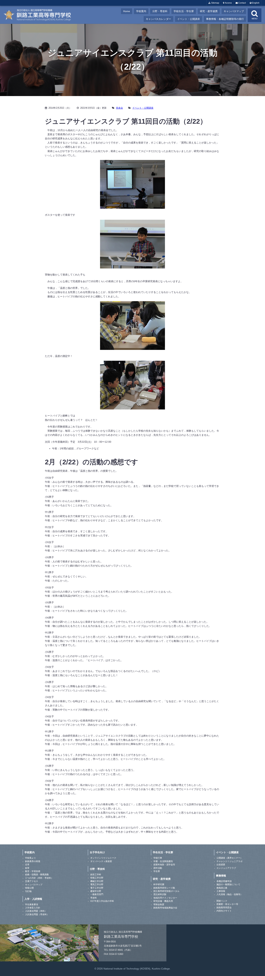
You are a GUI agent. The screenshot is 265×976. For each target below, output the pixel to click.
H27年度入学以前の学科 (102, 901)
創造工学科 (95, 874)
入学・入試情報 (33, 898)
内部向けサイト (224, 911)
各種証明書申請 (224, 881)
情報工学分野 (96, 878)
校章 (27, 868)
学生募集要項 (31, 904)
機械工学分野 (96, 881)
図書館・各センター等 (227, 904)
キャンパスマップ (234, 11)
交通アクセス (31, 881)
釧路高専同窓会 (224, 907)
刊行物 (28, 891)
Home (126, 11)
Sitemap (215, 3)
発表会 (119, 108)
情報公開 (29, 888)
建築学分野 (95, 891)
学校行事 (157, 858)
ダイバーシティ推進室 (101, 861)
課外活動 (157, 868)
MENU (254, 19)
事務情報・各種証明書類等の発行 (225, 19)
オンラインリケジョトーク (103, 858)
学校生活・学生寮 (184, 11)
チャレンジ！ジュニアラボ (229, 861)
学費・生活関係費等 (163, 861)
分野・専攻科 (159, 11)
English (255, 3)
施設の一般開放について (228, 884)
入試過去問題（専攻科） (37, 914)
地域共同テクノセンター (165, 898)
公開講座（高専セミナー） (229, 858)
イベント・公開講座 (188, 19)
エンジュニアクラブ (226, 868)
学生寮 (156, 871)
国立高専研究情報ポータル (166, 891)
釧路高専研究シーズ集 (164, 888)
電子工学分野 (96, 888)
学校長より (30, 858)
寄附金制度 (158, 904)
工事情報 (221, 891)
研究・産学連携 (209, 11)
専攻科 (93, 898)
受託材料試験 (159, 894)
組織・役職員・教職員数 (37, 874)
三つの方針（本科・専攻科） (39, 878)
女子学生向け (97, 852)
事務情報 (221, 875)
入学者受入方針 (32, 908)
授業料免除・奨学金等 (164, 865)
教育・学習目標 (32, 871)
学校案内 (141, 11)
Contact (242, 3)
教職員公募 (222, 888)
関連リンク (222, 901)
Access (228, 3)
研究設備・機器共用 (163, 901)
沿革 (27, 865)
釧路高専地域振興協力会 (165, 908)
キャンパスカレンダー (158, 19)
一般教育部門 (96, 894)
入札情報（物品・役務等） (229, 894)
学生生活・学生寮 (163, 852)
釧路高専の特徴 (32, 861)
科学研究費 (158, 884)
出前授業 (221, 865)
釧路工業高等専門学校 (40, 15)
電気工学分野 (96, 884)
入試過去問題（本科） (36, 911)
